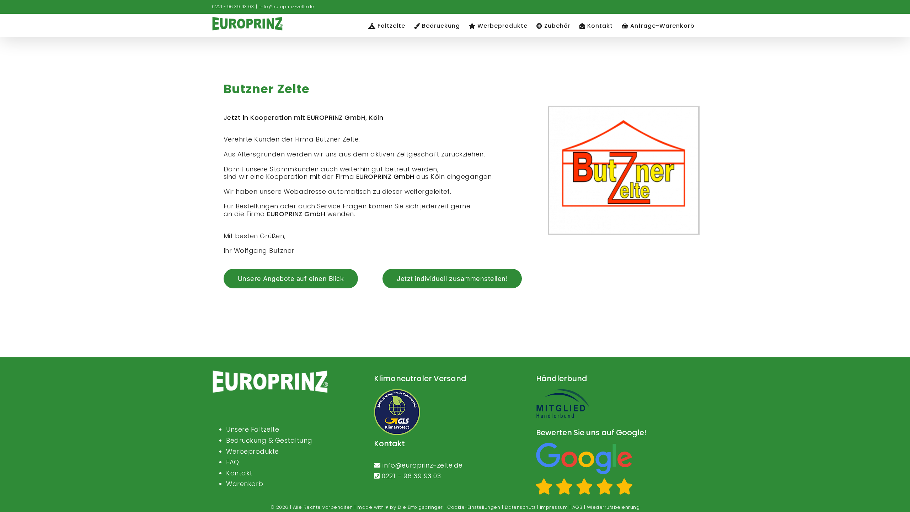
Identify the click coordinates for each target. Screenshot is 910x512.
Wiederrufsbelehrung (613, 507)
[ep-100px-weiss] (270, 373)
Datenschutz (520, 507)
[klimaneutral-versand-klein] (397, 392)
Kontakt (239, 473)
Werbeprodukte (252, 451)
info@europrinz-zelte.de (286, 7)
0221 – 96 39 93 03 (411, 475)
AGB (577, 507)
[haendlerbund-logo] (562, 392)
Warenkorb (244, 483)
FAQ (232, 462)
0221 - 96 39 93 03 (233, 7)
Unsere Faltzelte (252, 429)
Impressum (554, 507)
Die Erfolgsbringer (420, 507)
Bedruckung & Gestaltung (269, 440)
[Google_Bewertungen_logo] (584, 445)
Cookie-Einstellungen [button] (473, 507)
